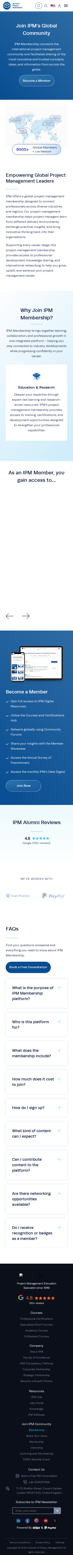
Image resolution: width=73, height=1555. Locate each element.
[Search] (46, 6)
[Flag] (53, 5)
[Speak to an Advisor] (38, 6)
